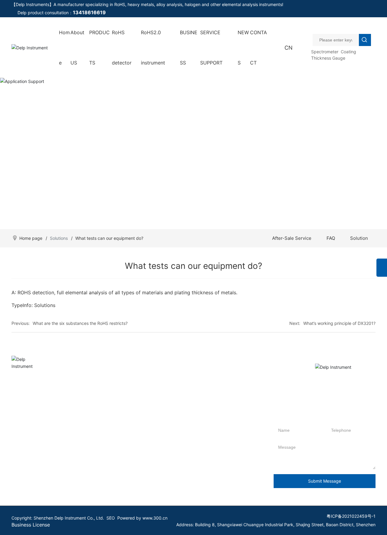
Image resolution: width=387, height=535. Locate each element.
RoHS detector (122, 47)
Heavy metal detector (67, 473)
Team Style (22, 464)
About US (77, 47)
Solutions (59, 238)
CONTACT (258, 47)
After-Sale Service (291, 238)
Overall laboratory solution (142, 410)
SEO (110, 517)
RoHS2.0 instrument (153, 47)
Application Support (193, 148)
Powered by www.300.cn (142, 517)
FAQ (331, 238)
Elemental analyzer (64, 482)
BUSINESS (188, 47)
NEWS (243, 47)
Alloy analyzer (59, 464)
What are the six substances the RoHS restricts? (80, 323)
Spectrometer (324, 51)
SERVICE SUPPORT (211, 47)
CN (289, 48)
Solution (359, 238)
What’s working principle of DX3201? (339, 323)
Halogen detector (63, 455)
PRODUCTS (99, 47)
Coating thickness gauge (70, 491)
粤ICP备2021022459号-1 (351, 516)
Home (64, 47)
